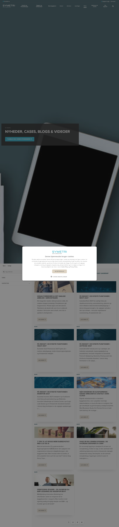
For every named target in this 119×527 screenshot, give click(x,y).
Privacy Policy (73, 267)
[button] (59, 276)
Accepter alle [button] (59, 271)
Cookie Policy (64, 267)
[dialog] (59, 263)
